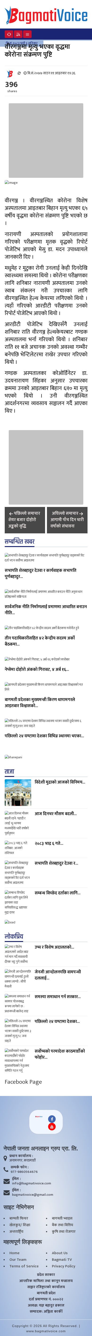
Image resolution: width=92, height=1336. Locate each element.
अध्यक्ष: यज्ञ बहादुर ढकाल (46, 1305)
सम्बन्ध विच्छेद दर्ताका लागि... (57, 893)
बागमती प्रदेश (46, 1293)
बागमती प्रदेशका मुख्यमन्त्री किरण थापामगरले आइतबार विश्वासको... (40, 703)
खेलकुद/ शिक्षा (19, 1225)
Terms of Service (24, 1266)
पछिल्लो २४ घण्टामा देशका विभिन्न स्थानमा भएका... (44, 736)
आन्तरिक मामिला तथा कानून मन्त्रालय (46, 1281)
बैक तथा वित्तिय (62, 1225)
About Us (60, 1253)
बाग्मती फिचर (18, 1218)
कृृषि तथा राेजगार (63, 1232)
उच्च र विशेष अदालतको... (54, 947)
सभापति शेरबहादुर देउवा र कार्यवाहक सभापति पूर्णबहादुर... (40, 574)
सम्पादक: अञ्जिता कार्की (46, 1312)
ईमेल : (16, 1179)
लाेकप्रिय (14, 937)
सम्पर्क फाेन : (20, 1167)
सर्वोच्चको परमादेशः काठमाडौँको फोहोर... (60, 1054)
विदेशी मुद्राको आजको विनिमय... (60, 782)
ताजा (9, 772)
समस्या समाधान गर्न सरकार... (58, 996)
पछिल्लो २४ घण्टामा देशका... (57, 1021)
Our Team (17, 1260)
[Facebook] (52, 1119)
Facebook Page (23, 1082)
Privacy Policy (63, 1266)
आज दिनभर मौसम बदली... (56, 813)
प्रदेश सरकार (46, 1275)
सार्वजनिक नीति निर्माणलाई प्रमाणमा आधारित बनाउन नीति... (46, 610)
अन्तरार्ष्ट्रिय (16, 1232)
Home (14, 1253)
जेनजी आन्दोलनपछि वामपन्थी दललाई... (58, 975)
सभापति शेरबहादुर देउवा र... (56, 863)
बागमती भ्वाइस (62, 1218)
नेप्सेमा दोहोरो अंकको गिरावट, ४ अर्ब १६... (37, 670)
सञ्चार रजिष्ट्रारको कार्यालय (46, 1287)
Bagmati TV (62, 1260)
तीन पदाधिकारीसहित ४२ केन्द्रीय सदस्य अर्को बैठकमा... (40, 641)
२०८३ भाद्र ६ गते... (49, 843)
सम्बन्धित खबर (19, 542)
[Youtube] (52, 1126)
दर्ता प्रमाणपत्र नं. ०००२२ (46, 1299)
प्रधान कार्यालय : (21, 1156)
